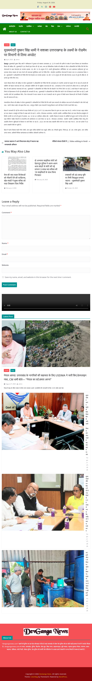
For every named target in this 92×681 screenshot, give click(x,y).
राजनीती (76, 26)
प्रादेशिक (29, 26)
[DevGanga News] (4, 29)
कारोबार (40, 26)
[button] (33, 26)
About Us (13, 32)
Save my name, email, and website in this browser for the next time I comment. (38, 277)
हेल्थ (59, 26)
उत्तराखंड (7, 45)
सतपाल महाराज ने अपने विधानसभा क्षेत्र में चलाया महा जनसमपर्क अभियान (21, 143)
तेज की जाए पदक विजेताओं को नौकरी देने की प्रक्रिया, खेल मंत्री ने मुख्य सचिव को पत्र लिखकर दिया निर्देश (15, 179)
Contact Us (25, 32)
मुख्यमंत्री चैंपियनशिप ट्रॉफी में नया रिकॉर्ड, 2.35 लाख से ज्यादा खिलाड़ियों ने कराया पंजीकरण (87, 503)
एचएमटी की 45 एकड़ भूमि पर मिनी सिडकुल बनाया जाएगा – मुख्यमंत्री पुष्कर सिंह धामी (75, 179)
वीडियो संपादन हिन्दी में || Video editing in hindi (70, 141)
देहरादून (13, 45)
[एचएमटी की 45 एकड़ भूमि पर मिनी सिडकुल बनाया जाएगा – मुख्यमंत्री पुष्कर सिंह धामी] (76, 158)
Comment (7, 212)
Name (5, 243)
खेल (46, 26)
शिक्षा (52, 26)
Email (5, 254)
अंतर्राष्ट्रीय (12, 26)
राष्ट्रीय (21, 26)
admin (18, 59)
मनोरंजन (68, 26)
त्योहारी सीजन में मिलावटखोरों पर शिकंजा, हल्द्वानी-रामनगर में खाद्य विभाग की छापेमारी (87, 574)
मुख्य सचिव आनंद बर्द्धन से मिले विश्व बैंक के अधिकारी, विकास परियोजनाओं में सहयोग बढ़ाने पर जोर (87, 425)
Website (5, 265)
